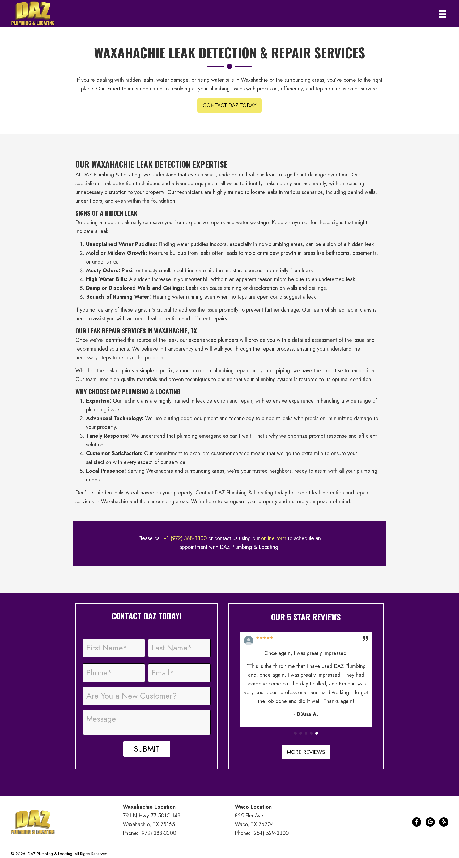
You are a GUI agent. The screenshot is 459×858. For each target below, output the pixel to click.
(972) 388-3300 (158, 833)
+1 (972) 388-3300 (185, 538)
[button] (229, 105)
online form (273, 538)
